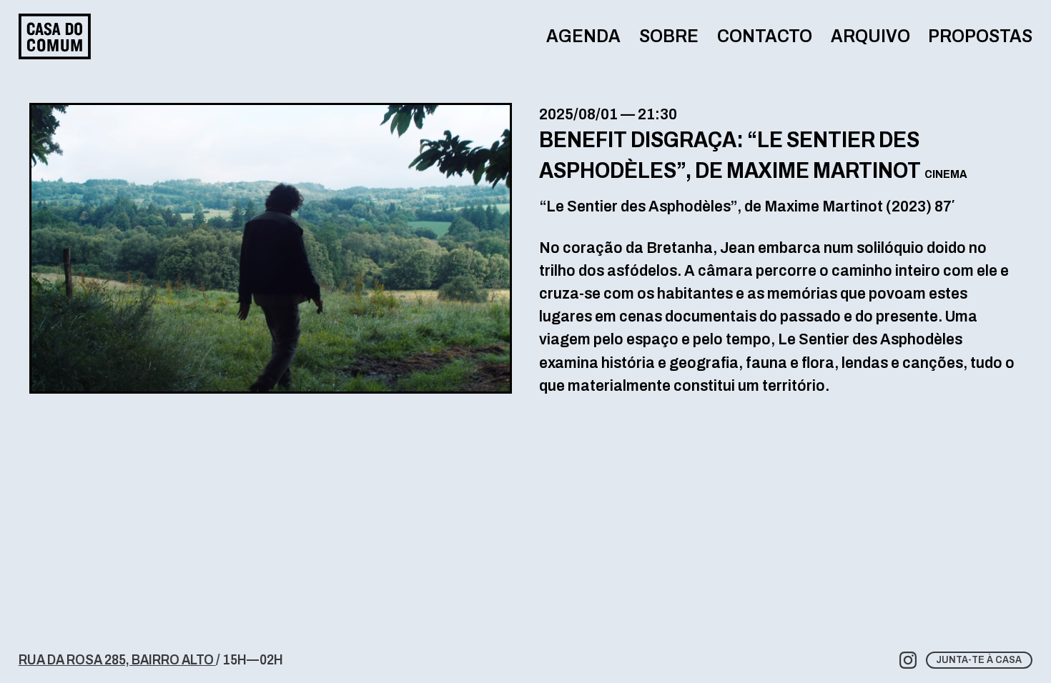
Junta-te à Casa (979, 659)
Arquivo (870, 36)
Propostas (980, 36)
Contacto (764, 36)
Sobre (669, 36)
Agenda (583, 36)
